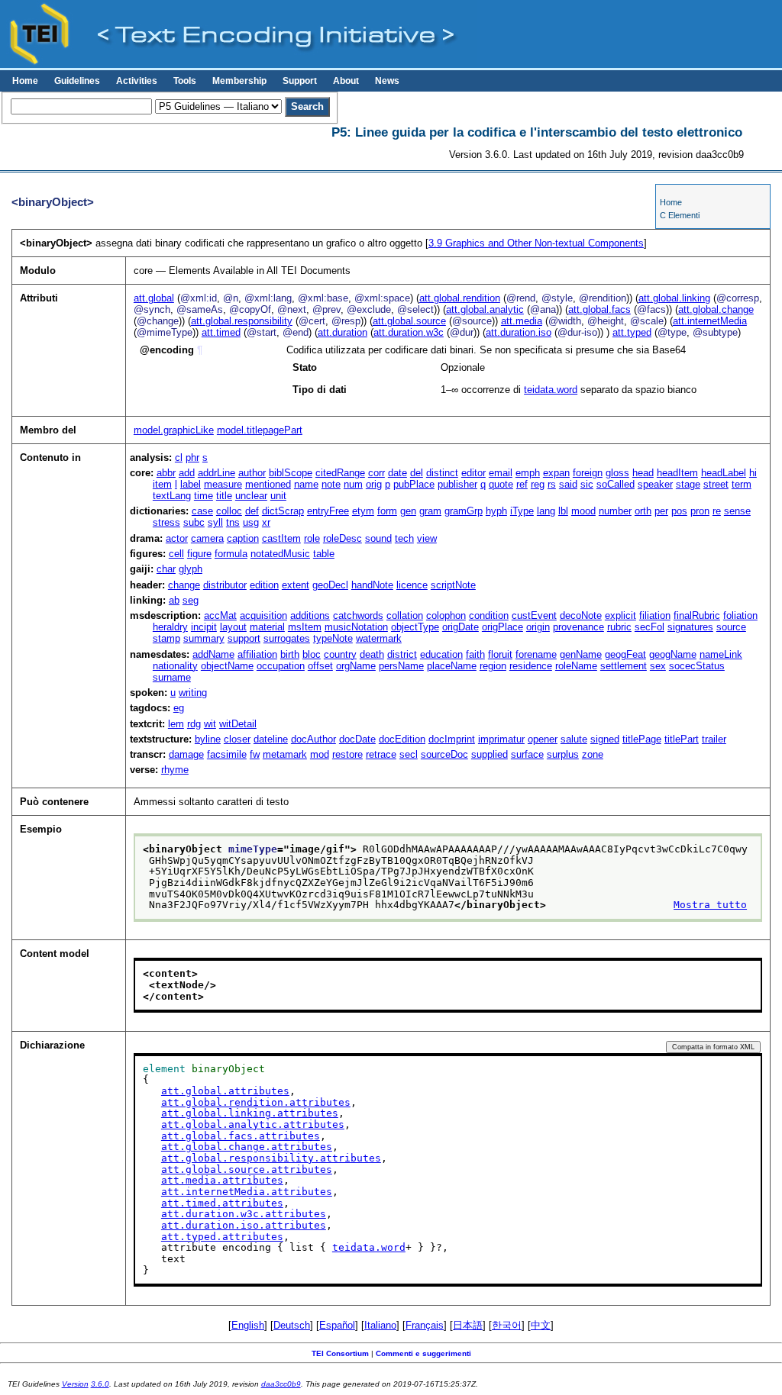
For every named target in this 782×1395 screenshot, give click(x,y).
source (731, 627)
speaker (655, 484)
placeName (452, 666)
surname (172, 677)
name (306, 484)
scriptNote (453, 585)
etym (363, 511)
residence (530, 666)
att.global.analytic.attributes (252, 1124)
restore (347, 754)
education (441, 654)
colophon (446, 615)
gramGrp (463, 511)
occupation (281, 666)
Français (425, 1325)
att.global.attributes (225, 1091)
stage (688, 484)
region (493, 666)
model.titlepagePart (259, 430)
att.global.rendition (459, 298)
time (203, 495)
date (397, 472)
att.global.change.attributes (246, 1146)
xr (266, 522)
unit (278, 495)
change (184, 585)
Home (25, 80)
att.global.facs (599, 309)
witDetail (238, 724)
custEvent (534, 615)
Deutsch (291, 1325)
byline (208, 739)
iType (522, 511)
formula (231, 553)
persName (401, 666)
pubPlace (414, 484)
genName (581, 654)
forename (536, 654)
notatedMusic (280, 553)
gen (408, 511)
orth (643, 511)
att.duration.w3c (408, 332)
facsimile (227, 754)
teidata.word (550, 389)
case (202, 511)
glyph (190, 569)
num (353, 484)
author (252, 472)
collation (404, 615)
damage (186, 754)
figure (199, 553)
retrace (381, 754)
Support (300, 80)
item (162, 484)
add (187, 472)
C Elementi (680, 215)
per (661, 511)
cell (176, 553)
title (224, 495)
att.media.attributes (222, 1180)
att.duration (342, 332)
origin (538, 627)
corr (376, 472)
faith (475, 654)
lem (176, 724)
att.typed (631, 332)
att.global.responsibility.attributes (271, 1158)
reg (537, 484)
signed (604, 739)
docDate (357, 739)
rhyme (175, 769)
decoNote (581, 615)
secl (408, 754)
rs (552, 484)
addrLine (216, 472)
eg (178, 708)
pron (699, 511)
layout (233, 627)
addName (213, 654)
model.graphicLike (174, 430)
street (716, 484)
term (741, 484)
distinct (442, 472)
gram (430, 511)
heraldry (170, 627)
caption (243, 538)
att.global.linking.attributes (249, 1113)
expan (556, 472)
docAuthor (313, 739)
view (427, 538)
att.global (154, 298)
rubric (619, 627)
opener (542, 739)
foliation (740, 615)
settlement (623, 666)
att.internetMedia (710, 321)
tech (404, 538)
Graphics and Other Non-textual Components (536, 243)
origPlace (502, 627)
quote (501, 484)
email (500, 472)
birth (289, 654)
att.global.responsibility (241, 321)
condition (489, 615)
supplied (489, 754)
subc (194, 522)
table (323, 553)
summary (204, 638)
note (331, 484)
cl (179, 457)
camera (207, 538)
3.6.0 (100, 1384)
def (252, 511)
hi (753, 472)
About (346, 80)
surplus (563, 754)
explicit (620, 615)
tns (233, 522)
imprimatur (501, 739)
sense (737, 511)
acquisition (263, 615)
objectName (227, 666)
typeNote (333, 638)
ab (174, 600)
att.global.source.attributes (246, 1169)
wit (210, 724)
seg (191, 600)
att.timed (221, 332)
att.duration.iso (518, 332)
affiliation (257, 654)
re (717, 511)
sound (378, 538)
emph (527, 472)
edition (264, 585)
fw (255, 754)
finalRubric (697, 615)
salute (574, 739)
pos (679, 511)
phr (192, 457)
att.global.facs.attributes (240, 1136)
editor (473, 472)
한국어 (507, 1325)
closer (237, 739)
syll (215, 522)
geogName (672, 654)
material (267, 627)
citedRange (340, 472)
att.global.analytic (485, 309)
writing (193, 692)
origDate (460, 627)
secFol (649, 627)
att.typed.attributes (222, 1236)
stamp (166, 638)
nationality (175, 666)
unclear (251, 495)
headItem (677, 472)
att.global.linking (674, 298)
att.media (521, 321)
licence (412, 585)
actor (177, 538)
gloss (617, 472)
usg (251, 522)
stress (166, 522)
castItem (281, 538)
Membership (239, 80)
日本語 (468, 1325)
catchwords (358, 615)
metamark (285, 754)
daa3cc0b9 (281, 1384)
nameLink (721, 654)
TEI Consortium (340, 1353)
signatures (690, 627)
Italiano (380, 1325)
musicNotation (356, 627)
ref (522, 484)
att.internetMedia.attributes (246, 1191)
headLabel (723, 472)
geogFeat (625, 654)
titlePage (641, 739)
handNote (372, 585)
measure (223, 484)
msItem (305, 627)
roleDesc (342, 538)
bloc (311, 654)
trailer (714, 739)
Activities (136, 80)
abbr (166, 472)
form (387, 511)
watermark (379, 638)
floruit (500, 654)
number (615, 511)
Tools (184, 80)
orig (374, 484)
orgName (356, 666)
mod (319, 754)
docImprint (451, 739)
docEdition (402, 739)
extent (295, 585)
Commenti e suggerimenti (423, 1353)
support (244, 638)
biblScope (290, 472)
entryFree (328, 511)
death (372, 654)
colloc (229, 511)
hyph (496, 511)
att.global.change (716, 309)
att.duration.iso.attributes (243, 1225)
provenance (578, 627)
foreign (588, 472)
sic (586, 484)
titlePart (681, 739)
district (402, 654)
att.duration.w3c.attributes (243, 1213)
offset (320, 666)
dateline (271, 739)
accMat (220, 615)
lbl (563, 511)
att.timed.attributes (222, 1203)
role (312, 538)
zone (592, 754)
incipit (204, 627)
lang (546, 511)
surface (527, 754)
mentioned (268, 484)
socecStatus (697, 666)
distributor (225, 585)
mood (583, 511)
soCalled (615, 484)
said (568, 484)
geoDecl (330, 585)
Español (337, 1325)
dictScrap (283, 511)
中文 (541, 1325)
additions (310, 615)
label (190, 484)
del (416, 472)
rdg (194, 724)
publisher (457, 484)
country (340, 654)
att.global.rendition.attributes (256, 1102)
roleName (576, 666)
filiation (655, 615)
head (643, 472)
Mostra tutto (710, 904)
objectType (415, 627)
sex (658, 666)
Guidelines (77, 80)
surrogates (286, 638)
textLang (172, 495)
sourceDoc (444, 754)
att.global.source (409, 321)
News (387, 80)
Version (75, 1384)
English (247, 1325)
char (166, 569)
